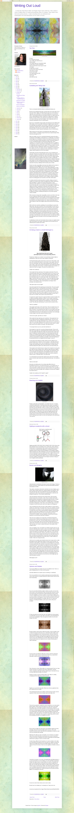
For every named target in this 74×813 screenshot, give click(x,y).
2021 (17, 83)
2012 (17, 129)
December (19, 89)
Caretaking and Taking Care (37, 85)
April (18, 114)
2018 (17, 87)
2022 (17, 81)
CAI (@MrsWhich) (20, 70)
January (18, 119)
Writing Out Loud (27, 6)
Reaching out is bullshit (35, 380)
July (17, 111)
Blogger (46, 805)
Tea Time (32, 48)
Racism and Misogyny (35, 465)
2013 (17, 127)
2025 (17, 76)
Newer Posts (32, 797)
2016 (17, 122)
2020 (17, 84)
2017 (17, 121)
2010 (17, 132)
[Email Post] (46, 80)
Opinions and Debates (35, 566)
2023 (17, 79)
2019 (17, 86)
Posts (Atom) (37, 799)
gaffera (39, 805)
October (18, 92)
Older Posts (57, 797)
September (19, 108)
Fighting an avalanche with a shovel (39, 426)
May (17, 112)
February (18, 117)
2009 (17, 133)
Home (45, 797)
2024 (17, 78)
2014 (17, 125)
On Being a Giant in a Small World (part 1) (41, 230)
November (19, 90)
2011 (17, 130)
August (18, 109)
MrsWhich (18, 72)
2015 (17, 124)
